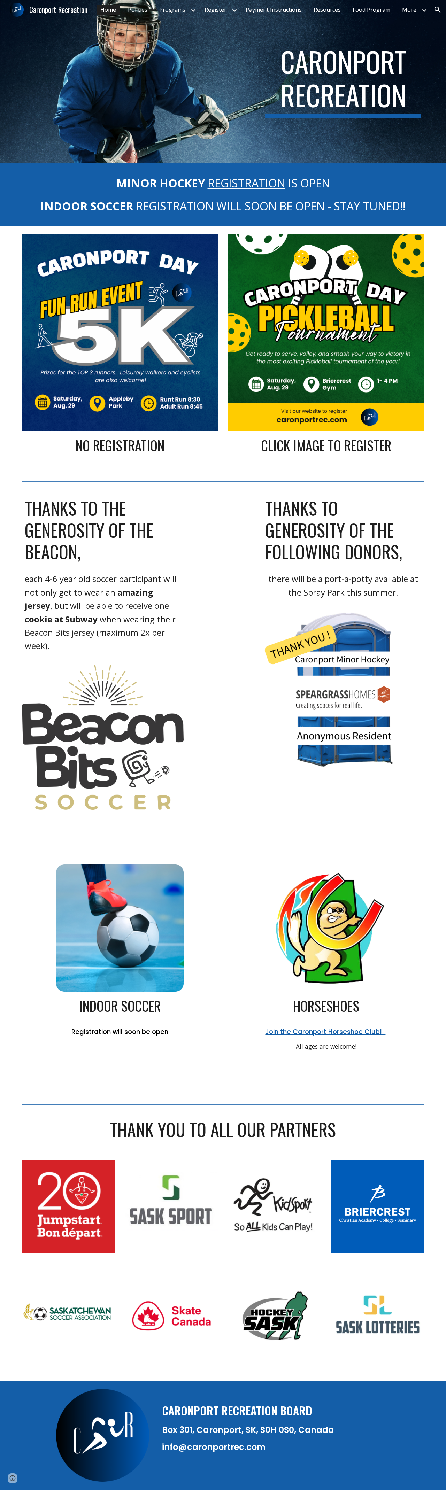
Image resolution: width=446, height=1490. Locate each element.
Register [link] (215, 10)
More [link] (409, 10)
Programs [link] (172, 10)
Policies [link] (137, 10)
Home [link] (108, 10)
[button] (437, 9)
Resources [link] (327, 10)
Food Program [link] (371, 10)
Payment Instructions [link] (274, 10)
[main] (343, 81)
